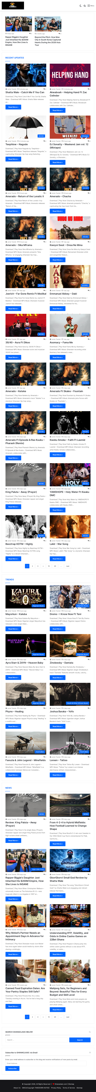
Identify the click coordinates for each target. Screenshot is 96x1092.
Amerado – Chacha (60, 196)
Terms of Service (69, 1088)
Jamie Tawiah (11, 89)
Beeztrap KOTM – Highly (19, 544)
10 (49, 566)
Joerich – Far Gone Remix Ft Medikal (26, 293)
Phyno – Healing (15, 711)
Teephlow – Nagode (17, 144)
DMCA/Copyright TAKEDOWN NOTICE (36, 1088)
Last (67, 566)
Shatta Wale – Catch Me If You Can (25, 92)
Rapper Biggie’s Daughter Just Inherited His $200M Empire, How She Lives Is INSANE (25, 881)
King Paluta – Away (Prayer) (21, 492)
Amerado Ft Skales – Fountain (66, 391)
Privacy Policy (56, 1088)
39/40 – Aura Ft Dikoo (18, 342)
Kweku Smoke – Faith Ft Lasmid (67, 440)
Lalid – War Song (59, 544)
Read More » (13, 107)
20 (55, 566)
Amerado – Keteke (16, 391)
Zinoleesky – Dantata (61, 662)
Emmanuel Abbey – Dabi (63, 293)
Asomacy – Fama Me (61, 342)
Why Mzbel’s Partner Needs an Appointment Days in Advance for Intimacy (25, 936)
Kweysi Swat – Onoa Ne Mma (66, 245)
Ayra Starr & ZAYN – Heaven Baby (24, 662)
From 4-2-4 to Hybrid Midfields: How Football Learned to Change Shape (68, 825)
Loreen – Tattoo (58, 760)
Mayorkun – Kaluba (16, 614)
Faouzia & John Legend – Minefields (26, 760)
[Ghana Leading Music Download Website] (13, 5)
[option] (18, 31)
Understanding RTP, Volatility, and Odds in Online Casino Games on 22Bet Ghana (69, 936)
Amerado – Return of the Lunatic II (25, 196)
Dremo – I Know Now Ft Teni (65, 614)
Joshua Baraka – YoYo (62, 711)
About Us (17, 1088)
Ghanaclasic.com (61, 1084)
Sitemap (71, 1084)
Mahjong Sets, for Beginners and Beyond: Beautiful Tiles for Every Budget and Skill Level (68, 991)
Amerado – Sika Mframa (19, 245)
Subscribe (12, 1068)
